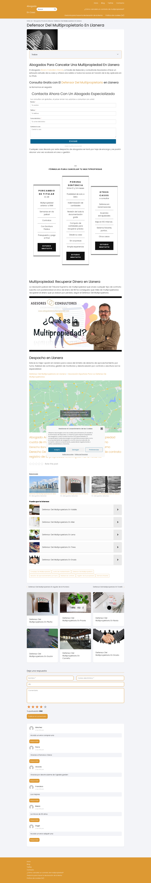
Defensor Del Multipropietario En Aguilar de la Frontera (48, 587)
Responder (34, 741)
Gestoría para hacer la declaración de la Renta (84, 15)
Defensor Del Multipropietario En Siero (42, 494)
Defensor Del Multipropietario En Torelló (108, 587)
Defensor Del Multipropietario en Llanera (47, 374)
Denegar (75, 450)
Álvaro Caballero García (52, 70)
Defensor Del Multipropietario (82, 82)
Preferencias (94, 450)
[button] (102, 429)
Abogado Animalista (44, 437)
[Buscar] (55, 9)
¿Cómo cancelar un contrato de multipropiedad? (104, 9)
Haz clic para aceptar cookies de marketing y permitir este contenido (75, 413)
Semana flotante (102, 576)
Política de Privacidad (81, 454)
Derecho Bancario (40, 447)
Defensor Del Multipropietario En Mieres (106, 494)
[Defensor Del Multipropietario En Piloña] (75, 484)
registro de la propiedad (85, 576)
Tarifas (110, 3)
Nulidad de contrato (106, 452)
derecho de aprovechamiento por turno (44, 576)
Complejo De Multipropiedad (40, 572)
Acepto (57, 450)
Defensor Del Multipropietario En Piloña (74, 494)
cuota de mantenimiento (61, 572)
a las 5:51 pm (39, 730)
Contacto (120, 3)
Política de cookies (68, 454)
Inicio (96, 3)
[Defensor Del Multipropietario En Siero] (43, 484)
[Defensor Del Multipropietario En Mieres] (106, 484)
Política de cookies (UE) (115, 15)
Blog (103, 3)
